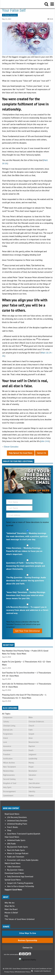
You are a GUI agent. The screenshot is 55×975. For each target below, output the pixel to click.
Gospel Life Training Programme (20, 883)
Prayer (31, 767)
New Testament (9, 767)
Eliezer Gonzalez (11, 446)
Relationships (8, 771)
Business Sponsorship (27, 940)
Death (31, 750)
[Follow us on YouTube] (29, 954)
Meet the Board (11, 909)
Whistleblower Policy (22, 972)
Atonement (7, 750)
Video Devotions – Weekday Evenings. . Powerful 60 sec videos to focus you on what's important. (24, 551)
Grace (5, 738)
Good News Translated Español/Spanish (23, 833)
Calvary (6, 721)
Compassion (7, 717)
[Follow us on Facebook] (20, 954)
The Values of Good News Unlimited (19, 919)
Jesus (31, 738)
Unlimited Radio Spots (16, 840)
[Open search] (46, 4)
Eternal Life (8, 730)
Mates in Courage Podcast (17, 853)
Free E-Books (12, 827)
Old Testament (35, 787)
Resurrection (34, 742)
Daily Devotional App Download (20, 876)
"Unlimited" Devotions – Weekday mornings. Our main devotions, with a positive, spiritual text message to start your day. (27, 536)
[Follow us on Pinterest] (23, 954)
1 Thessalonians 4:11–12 (34, 661)
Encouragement (9, 791)
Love (5, 742)
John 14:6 (45, 441)
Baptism (32, 746)
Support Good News (13, 889)
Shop (9, 830)
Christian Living (9, 725)
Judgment (32, 754)
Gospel (31, 734)
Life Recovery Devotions (17, 817)
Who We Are (9, 902)
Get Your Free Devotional (27, 630)
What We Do (10, 906)
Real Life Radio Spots (16, 850)
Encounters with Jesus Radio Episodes (22, 860)
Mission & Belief (11, 912)
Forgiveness (8, 734)
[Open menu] (52, 4)
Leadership (33, 758)
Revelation (33, 771)
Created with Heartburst (42, 971)
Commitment (8, 795)
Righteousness (9, 775)
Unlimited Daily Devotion (17, 820)
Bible (31, 717)
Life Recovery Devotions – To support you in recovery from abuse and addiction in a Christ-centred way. (27, 610)
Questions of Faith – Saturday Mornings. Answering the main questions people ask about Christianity (25, 565)
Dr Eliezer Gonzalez (10, 15)
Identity (32, 791)
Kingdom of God (9, 783)
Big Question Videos (15, 870)
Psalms (31, 795)
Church (31, 725)
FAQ (6, 916)
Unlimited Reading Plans (17, 824)
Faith (31, 730)
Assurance (7, 746)
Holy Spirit (7, 787)
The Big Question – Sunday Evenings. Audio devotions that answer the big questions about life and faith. (26, 580)
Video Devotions (13, 866)
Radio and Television (15, 856)
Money (31, 762)
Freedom (6, 754)
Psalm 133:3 (37, 650)
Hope (31, 779)
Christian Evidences (36, 721)
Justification (8, 758)
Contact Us (27, 947)
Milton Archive (9, 762)
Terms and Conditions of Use (41, 968)
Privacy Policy (9, 972)
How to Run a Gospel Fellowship (20, 886)
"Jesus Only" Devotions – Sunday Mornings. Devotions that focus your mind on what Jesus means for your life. (26, 595)
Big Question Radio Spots (17, 847)
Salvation (32, 775)
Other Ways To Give (27, 933)
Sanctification (34, 783)
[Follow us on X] (26, 954)
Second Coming (9, 779)
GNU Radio (11, 843)
